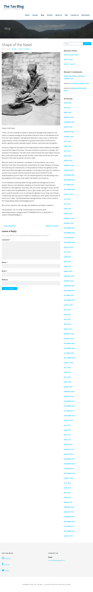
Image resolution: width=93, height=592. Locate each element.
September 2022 (69, 242)
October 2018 (69, 468)
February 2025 (69, 132)
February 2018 (69, 507)
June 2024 (67, 146)
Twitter (6, 571)
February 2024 (69, 165)
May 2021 (67, 319)
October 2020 (69, 353)
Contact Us (74, 15)
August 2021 (68, 305)
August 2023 (68, 194)
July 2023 (67, 199)
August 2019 (68, 420)
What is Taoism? (69, 64)
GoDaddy (68, 584)
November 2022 (69, 233)
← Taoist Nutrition (9, 226)
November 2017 (69, 521)
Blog (42, 15)
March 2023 (68, 213)
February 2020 (69, 391)
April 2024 (67, 156)
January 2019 (69, 454)
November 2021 (69, 290)
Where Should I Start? (71, 55)
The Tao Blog (14, 6)
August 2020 (68, 363)
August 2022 (68, 247)
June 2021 (67, 314)
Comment (6, 240)
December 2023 (69, 175)
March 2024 (68, 160)
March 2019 (68, 444)
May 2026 (67, 108)
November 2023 (69, 180)
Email (4, 271)
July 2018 (67, 483)
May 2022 (67, 261)
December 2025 (69, 122)
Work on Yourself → (53, 226)
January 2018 (69, 512)
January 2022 (69, 281)
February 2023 (69, 218)
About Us (58, 15)
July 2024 (67, 141)
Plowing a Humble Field (80, 83)
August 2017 (68, 536)
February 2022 (69, 276)
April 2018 (67, 497)
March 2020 (68, 387)
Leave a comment (24, 49)
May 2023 (67, 204)
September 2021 (69, 300)
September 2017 (69, 531)
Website (5, 280)
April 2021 (67, 324)
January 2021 (69, 338)
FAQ (66, 15)
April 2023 (67, 209)
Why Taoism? (68, 59)
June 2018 (67, 488)
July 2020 (67, 367)
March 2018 (68, 502)
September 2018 (69, 473)
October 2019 (69, 411)
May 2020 (67, 377)
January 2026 (69, 117)
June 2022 (67, 257)
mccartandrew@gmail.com (56, 560)
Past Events (85, 15)
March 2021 (68, 329)
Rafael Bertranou (70, 76)
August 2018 (68, 478)
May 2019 (67, 435)
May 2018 (67, 492)
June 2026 (67, 103)
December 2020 (69, 343)
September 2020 (69, 358)
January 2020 (69, 396)
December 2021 (69, 286)
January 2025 (69, 136)
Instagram (7, 558)
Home (27, 15)
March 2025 (68, 127)
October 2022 (69, 237)
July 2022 (67, 252)
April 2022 (67, 266)
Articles (49, 15)
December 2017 (69, 517)
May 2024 (67, 151)
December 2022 (69, 228)
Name (4, 262)
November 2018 (69, 464)
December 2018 (69, 459)
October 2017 (69, 526)
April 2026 (67, 112)
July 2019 (67, 425)
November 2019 (69, 406)
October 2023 (69, 184)
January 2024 (69, 170)
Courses (35, 15)
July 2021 (67, 310)
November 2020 (69, 348)
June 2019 (67, 430)
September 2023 (69, 189)
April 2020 (67, 382)
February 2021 (69, 334)
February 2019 (69, 449)
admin (14, 49)
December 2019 (69, 401)
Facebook (6, 564)
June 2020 (67, 372)
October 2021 (69, 295)
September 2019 (69, 415)
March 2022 (68, 271)
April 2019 (67, 440)
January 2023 (69, 223)
